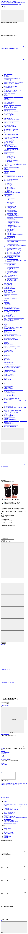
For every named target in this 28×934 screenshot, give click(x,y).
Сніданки (9, 196)
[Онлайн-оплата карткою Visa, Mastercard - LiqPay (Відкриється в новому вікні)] (14, 783)
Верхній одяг (10, 187)
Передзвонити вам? (5, 854)
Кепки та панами (11, 188)
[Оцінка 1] (12, 589)
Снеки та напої (10, 202)
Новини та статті (12, 4)
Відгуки (19, 4)
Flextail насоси (10, 230)
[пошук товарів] (12, 434)
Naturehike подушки (12, 213)
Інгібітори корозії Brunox (13, 249)
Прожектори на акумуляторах (14, 163)
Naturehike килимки (12, 211)
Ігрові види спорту (8, 411)
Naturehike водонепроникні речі (15, 217)
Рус (4, 6)
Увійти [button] (2, 748)
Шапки (8, 190)
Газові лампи (10, 265)
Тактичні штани (11, 392)
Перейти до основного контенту (9, 1)
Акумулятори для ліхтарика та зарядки (16, 164)
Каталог (3, 2)
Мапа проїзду (4, 920)
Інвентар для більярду (9, 415)
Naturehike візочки (11, 210)
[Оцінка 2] (12, 601)
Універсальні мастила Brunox (14, 256)
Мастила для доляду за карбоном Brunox (17, 250)
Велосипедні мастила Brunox (14, 248)
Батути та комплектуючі (10, 419)
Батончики (9, 200)
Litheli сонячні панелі (12, 280)
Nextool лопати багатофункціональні (16, 242)
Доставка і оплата (13, 2)
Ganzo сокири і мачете (12, 241)
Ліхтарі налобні (10, 156)
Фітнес (5, 404)
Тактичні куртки (11, 396)
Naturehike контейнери (12, 209)
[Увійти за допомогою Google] (12, 560)
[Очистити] (12, 448)
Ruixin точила (10, 261)
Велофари (9, 161)
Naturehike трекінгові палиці (14, 226)
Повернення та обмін (9, 833)
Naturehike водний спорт (13, 215)
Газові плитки (10, 269)
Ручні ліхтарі (10, 154)
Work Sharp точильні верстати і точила (16, 260)
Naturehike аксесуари (12, 214)
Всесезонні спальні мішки (13, 149)
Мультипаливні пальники (13, 274)
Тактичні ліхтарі (11, 157)
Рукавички (9, 184)
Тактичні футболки (11, 394)
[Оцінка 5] (12, 636)
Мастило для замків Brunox (13, 253)
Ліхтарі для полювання (12, 160)
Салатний (3, 753)
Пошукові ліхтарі (11, 158)
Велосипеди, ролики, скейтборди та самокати (15, 421)
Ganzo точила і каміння (12, 259)
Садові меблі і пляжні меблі (11, 412)
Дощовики (9, 191)
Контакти (6, 4)
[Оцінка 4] (12, 624)
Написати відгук (5, 705)
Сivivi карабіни (10, 229)
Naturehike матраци (11, 206)
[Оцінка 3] (12, 613)
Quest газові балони (12, 275)
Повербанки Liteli (11, 279)
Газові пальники (11, 264)
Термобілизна (10, 186)
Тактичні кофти (11, 395)
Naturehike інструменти (12, 244)
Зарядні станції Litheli (12, 278)
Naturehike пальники (12, 272)
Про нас (7, 2)
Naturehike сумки (11, 225)
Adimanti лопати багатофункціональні (16, 240)
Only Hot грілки (11, 207)
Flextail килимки (11, 236)
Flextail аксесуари (11, 233)
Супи (8, 199)
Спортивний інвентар (9, 417)
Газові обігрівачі (11, 268)
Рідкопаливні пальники (13, 271)
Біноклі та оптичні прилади (11, 425)
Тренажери (6, 418)
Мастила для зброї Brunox (13, 252)
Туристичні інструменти (10, 426)
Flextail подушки (11, 237)
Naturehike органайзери (12, 221)
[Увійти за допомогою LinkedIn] (12, 572)
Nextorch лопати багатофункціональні (16, 245)
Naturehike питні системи (13, 222)
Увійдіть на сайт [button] (5, 734)
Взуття (8, 181)
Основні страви (11, 198)
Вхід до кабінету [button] (8, 828)
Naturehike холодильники (13, 227)
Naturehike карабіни (12, 219)
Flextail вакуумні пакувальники (15, 234)
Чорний (5, 751)
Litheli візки (10, 232)
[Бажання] (14, 29)
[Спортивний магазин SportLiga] (8, 779)
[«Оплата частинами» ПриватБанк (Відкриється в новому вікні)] (10, 784)
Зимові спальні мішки (12, 148)
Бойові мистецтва (8, 406)
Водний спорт (7, 422)
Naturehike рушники (12, 223)
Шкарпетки (9, 183)
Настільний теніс (8, 414)
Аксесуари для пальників (13, 267)
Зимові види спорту (9, 423)
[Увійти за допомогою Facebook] (12, 548)
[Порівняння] (12, 16)
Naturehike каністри (12, 218)
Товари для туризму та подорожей (12, 410)
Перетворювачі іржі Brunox (13, 255)
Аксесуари (9, 203)
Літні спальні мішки (12, 146)
